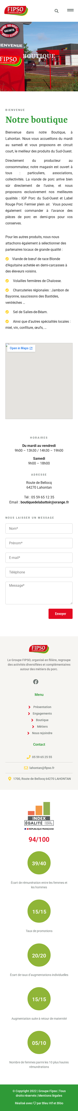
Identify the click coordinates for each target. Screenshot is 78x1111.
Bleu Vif (47, 1103)
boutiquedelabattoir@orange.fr (45, 502)
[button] (56, 11)
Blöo (60, 1103)
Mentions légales (50, 1095)
